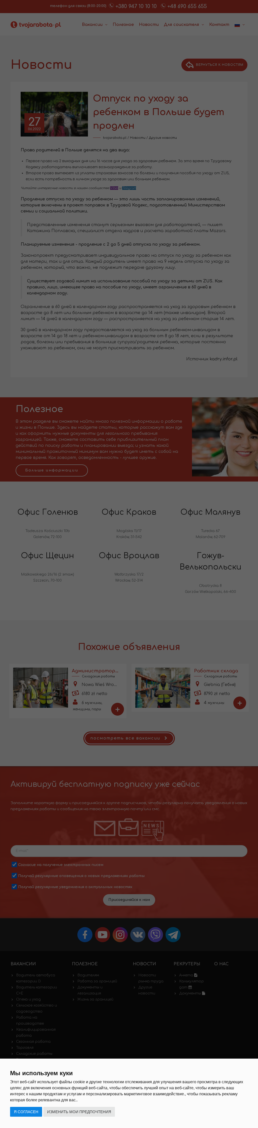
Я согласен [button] (26, 1112)
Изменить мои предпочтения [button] (79, 1112)
